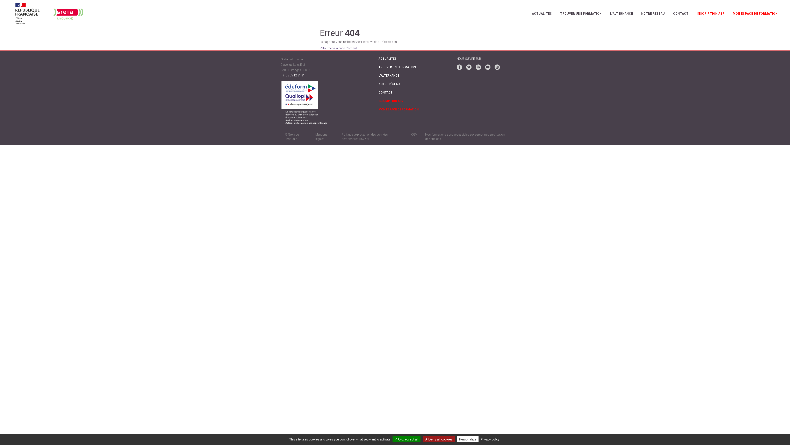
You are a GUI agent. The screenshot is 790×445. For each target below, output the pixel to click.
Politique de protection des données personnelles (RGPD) (365, 137)
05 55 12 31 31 (295, 75)
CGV (414, 134)
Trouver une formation (581, 13)
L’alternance (621, 13)
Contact (681, 13)
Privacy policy (490, 439)
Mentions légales (321, 137)
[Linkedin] (478, 67)
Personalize (467, 439)
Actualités (542, 13)
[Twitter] (469, 67)
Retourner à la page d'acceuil (338, 48)
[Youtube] (487, 67)
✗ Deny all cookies (439, 439)
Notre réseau (653, 13)
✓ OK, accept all (406, 439)
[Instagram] (497, 67)
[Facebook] (459, 67)
